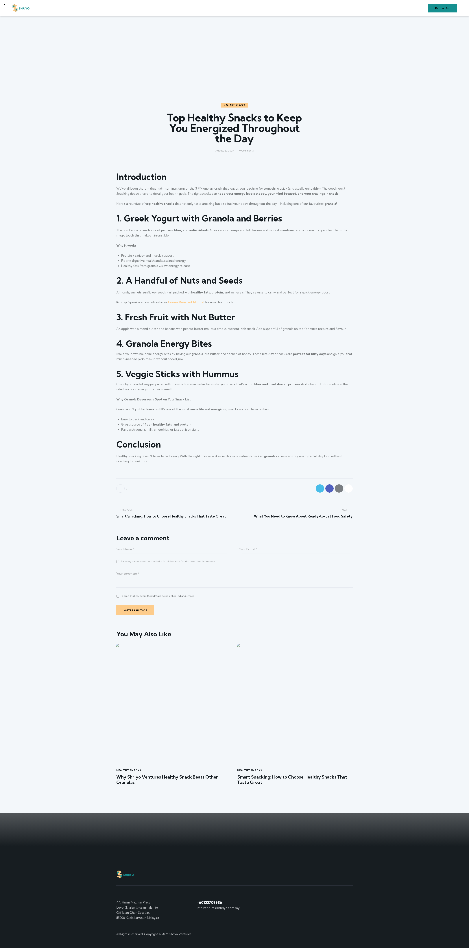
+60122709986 (209, 902)
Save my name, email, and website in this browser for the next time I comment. (168, 561)
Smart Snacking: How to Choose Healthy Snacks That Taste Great (292, 779)
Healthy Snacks (234, 105)
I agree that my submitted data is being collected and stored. (158, 596)
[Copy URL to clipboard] (348, 488)
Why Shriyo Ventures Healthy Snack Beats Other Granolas (167, 779)
